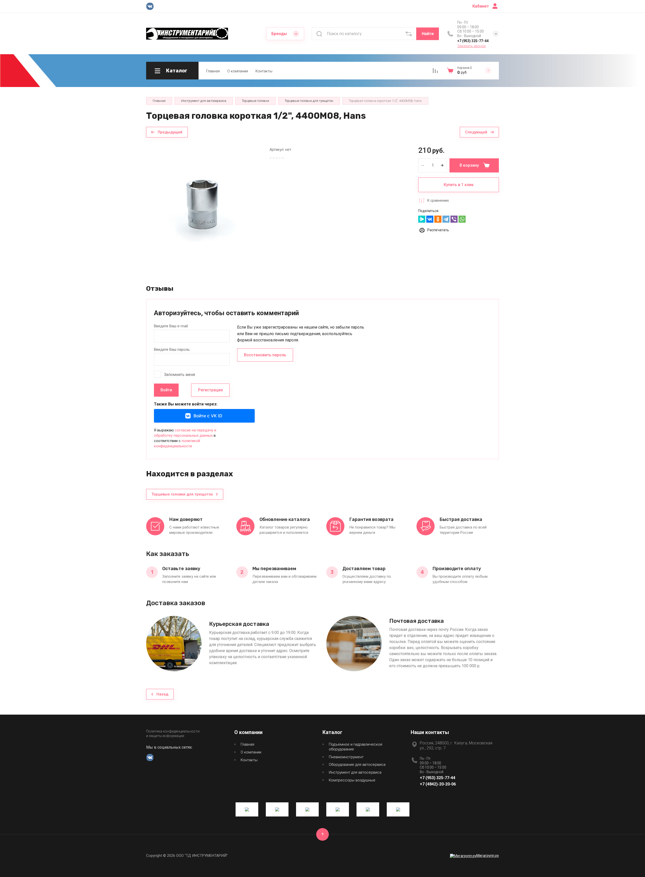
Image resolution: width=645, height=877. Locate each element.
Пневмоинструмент (346, 757)
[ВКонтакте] (429, 219)
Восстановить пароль (265, 355)
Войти (166, 390)
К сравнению (438, 200)
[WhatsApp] (462, 219)
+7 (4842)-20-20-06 (438, 784)
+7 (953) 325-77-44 (473, 41)
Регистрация (210, 390)
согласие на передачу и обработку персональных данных (185, 433)
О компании (237, 71)
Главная (213, 71)
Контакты (263, 71)
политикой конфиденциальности (177, 443)
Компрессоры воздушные (352, 780)
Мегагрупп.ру (487, 856)
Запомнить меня (179, 374)
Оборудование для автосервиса (357, 764)
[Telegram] (445, 219)
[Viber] (454, 219)
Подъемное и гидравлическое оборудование (355, 746)
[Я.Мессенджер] (421, 219)
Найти (428, 33)
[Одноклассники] (437, 219)
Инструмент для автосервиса (355, 772)
